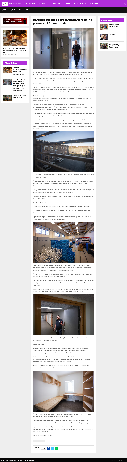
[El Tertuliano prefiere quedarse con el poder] (104, 46)
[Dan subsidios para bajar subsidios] (7, 98)
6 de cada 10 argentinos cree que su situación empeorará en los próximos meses (20, 71)
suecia (43, 441)
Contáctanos (112, 460)
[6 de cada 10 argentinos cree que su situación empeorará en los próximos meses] (15, 38)
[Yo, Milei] (104, 37)
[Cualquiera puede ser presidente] (104, 27)
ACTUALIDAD (31, 4)
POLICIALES (43, 4)
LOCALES (66, 4)
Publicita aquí (120, 460)
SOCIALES (94, 4)
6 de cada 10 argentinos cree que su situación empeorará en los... (14, 50)
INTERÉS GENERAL (80, 4)
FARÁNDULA (55, 4)
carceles (36, 441)
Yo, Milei (112, 34)
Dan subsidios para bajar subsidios (19, 96)
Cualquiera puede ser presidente (115, 25)
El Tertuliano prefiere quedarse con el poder (115, 45)
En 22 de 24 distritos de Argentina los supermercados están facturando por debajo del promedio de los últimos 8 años (20, 85)
